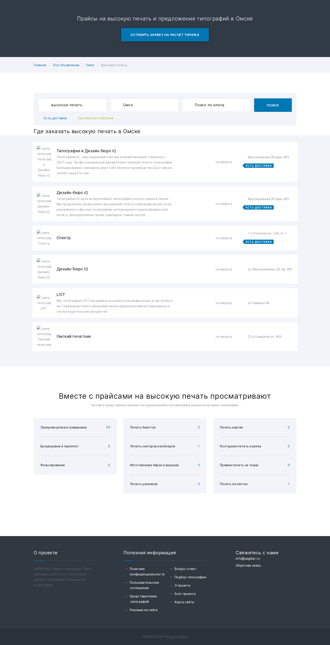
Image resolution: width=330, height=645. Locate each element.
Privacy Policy (177, 636)
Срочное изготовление (96, 118)
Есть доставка (55, 118)
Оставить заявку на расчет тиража (165, 35)
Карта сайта (184, 602)
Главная (40, 65)
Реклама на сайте (144, 610)
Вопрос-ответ (186, 569)
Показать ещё (165, 363)
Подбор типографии (190, 577)
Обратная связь (248, 565)
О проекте (182, 585)
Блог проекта (185, 594)
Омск (90, 65)
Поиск (273, 105)
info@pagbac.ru (248, 558)
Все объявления (66, 65)
